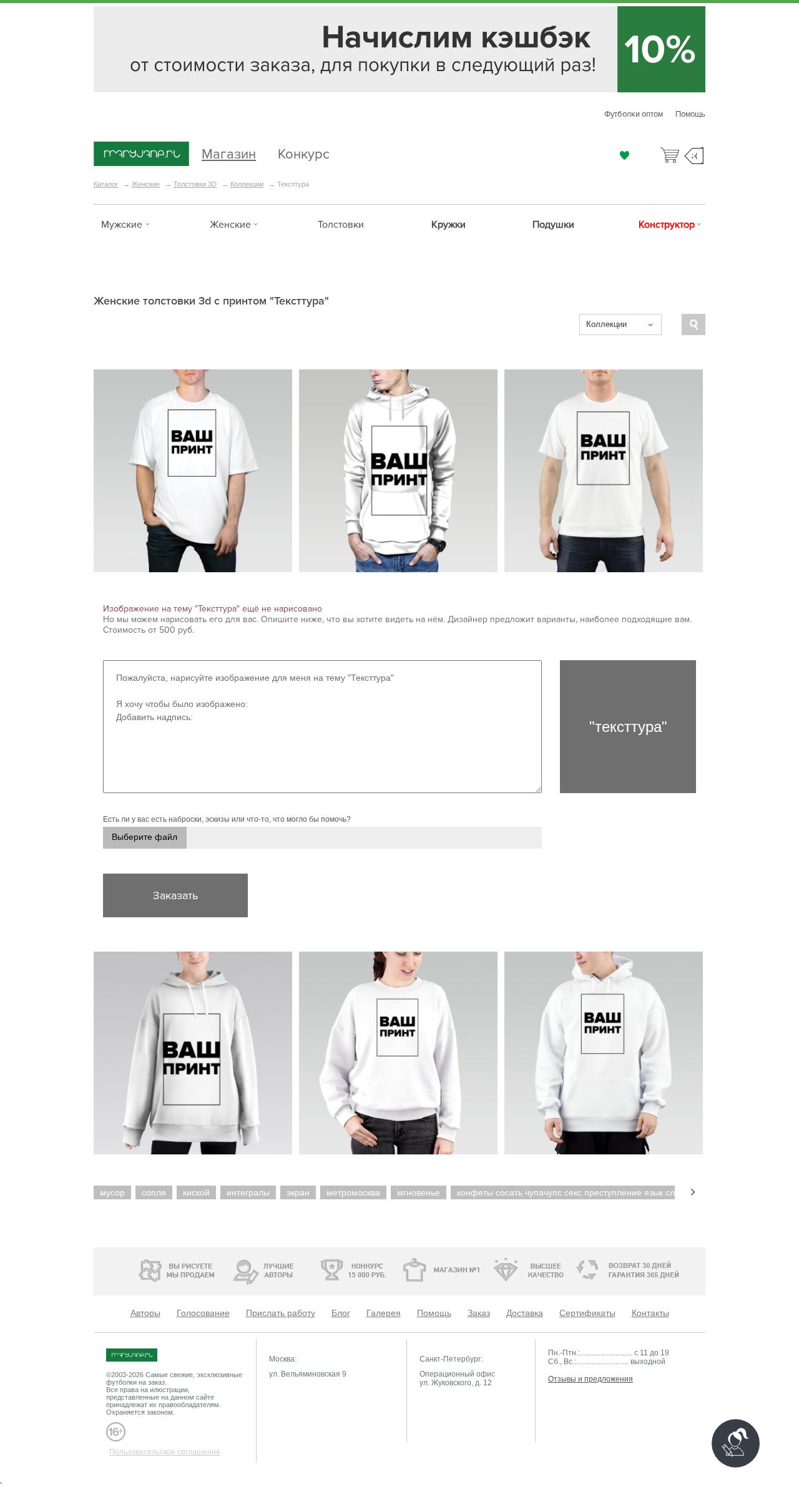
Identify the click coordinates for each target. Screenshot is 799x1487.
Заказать (175, 895)
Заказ (479, 1313)
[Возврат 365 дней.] (664, 1270)
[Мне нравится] (624, 155)
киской (196, 1192)
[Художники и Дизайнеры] (229, 1268)
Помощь (690, 114)
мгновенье (418, 1192)
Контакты (650, 1313)
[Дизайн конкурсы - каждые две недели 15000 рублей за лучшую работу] (140, 1268)
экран (298, 1192)
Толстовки (341, 224)
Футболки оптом (633, 114)
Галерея (383, 1313)
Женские (146, 184)
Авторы (145, 1313)
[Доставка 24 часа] (580, 1270)
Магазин (229, 152)
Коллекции (246, 184)
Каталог (106, 184)
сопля (154, 1192)
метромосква (353, 1192)
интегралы (248, 1192)
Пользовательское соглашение (164, 1452)
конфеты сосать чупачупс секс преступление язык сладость (579, 1192)
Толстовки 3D (195, 184)
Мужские (121, 224)
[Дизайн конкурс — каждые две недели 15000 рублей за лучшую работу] (316, 1270)
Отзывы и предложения (590, 1379)
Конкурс (304, 152)
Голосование (203, 1313)
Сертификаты (587, 1313)
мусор (112, 1192)
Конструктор (667, 224)
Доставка (524, 1313)
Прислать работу (280, 1313)
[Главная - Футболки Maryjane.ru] (141, 155)
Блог (340, 1313)
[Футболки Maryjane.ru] (144, 1355)
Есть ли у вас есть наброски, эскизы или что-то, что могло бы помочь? (227, 819)
